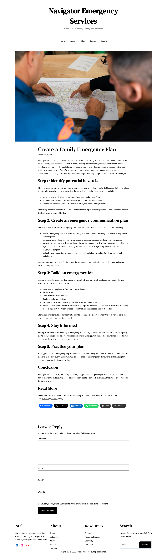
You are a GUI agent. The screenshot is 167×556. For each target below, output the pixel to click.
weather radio (70, 335)
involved (45, 398)
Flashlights (47, 295)
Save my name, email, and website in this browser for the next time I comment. (74, 503)
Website (41, 492)
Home (62, 41)
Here (65, 395)
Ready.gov (121, 173)
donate (54, 398)
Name (41, 468)
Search (145, 544)
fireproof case (67, 308)
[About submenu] (75, 41)
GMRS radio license (85, 246)
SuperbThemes (99, 551)
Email (41, 480)
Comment (43, 438)
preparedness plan (46, 173)
